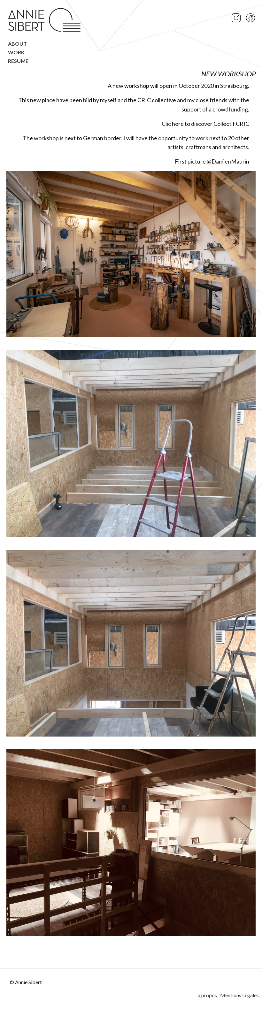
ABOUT (17, 44)
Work (16, 52)
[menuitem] (45, 45)
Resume (18, 61)
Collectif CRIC (231, 123)
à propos (207, 995)
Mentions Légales (239, 995)
